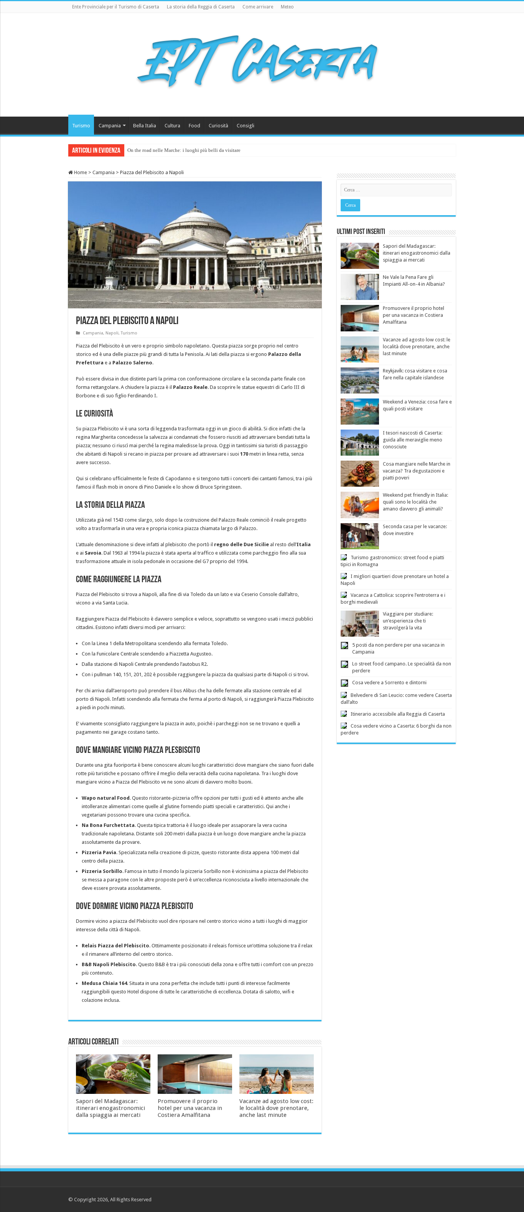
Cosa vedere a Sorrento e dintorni (389, 682)
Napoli (112, 333)
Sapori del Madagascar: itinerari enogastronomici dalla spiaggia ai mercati (110, 1108)
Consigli (245, 125)
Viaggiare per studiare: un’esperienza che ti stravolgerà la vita (408, 621)
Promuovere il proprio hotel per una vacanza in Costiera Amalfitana (190, 1108)
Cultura (172, 125)
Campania (110, 125)
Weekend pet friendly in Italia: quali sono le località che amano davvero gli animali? (415, 502)
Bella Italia (144, 125)
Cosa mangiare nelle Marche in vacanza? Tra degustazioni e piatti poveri (416, 471)
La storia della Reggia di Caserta (201, 7)
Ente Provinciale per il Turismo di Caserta (115, 7)
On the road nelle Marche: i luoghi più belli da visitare (184, 150)
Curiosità (218, 125)
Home (80, 172)
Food (194, 125)
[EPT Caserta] (262, 63)
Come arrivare (257, 7)
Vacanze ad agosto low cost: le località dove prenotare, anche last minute (276, 1108)
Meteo (287, 7)
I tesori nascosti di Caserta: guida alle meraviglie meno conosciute (412, 440)
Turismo (81, 125)
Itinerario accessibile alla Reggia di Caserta (398, 714)
